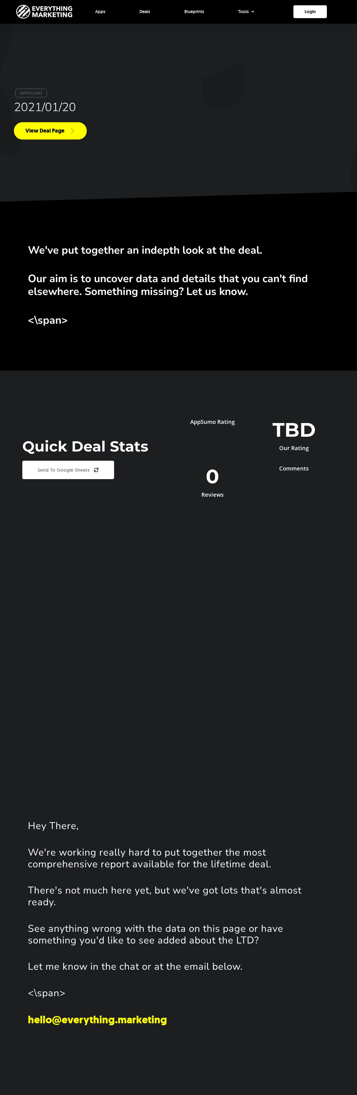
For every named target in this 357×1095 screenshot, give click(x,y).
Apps (100, 12)
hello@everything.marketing (97, 1019)
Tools (243, 12)
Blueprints (194, 12)
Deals (144, 12)
